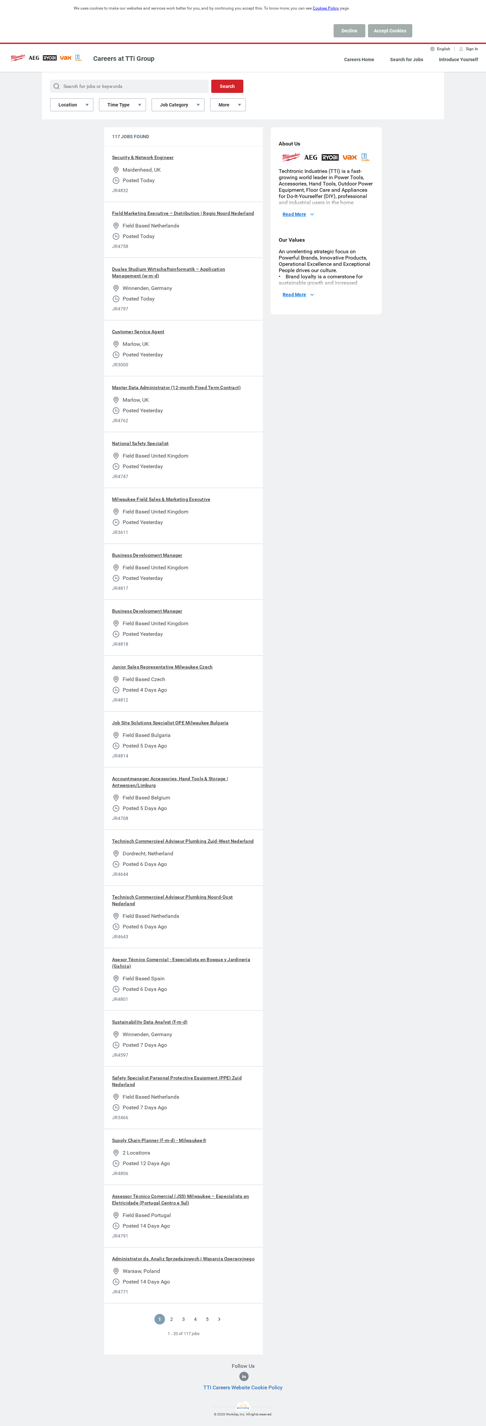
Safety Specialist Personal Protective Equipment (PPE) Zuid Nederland (177, 1081)
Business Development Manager (147, 555)
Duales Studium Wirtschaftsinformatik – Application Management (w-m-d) (168, 272)
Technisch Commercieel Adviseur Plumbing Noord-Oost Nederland (172, 900)
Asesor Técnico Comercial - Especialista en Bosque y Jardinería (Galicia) (181, 963)
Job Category (174, 104)
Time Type (118, 104)
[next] (219, 1319)
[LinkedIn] (244, 1376)
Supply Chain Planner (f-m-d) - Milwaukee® (159, 1140)
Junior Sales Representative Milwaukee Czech (162, 667)
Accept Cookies (390, 30)
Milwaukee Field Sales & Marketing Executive (161, 499)
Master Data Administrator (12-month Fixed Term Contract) (176, 387)
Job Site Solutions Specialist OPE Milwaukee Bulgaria (170, 722)
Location (68, 104)
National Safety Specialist (140, 443)
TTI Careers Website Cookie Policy (243, 1387)
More (224, 104)
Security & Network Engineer (143, 157)
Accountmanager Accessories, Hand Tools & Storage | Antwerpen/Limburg (170, 782)
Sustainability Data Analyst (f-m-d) (149, 1022)
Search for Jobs (406, 59)
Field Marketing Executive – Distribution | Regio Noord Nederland (183, 213)
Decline (349, 30)
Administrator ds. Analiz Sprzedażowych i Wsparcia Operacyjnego (183, 1258)
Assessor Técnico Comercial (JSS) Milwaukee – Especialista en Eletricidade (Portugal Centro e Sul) (180, 1199)
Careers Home (359, 59)
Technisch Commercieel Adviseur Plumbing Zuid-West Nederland (183, 841)
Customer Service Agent (138, 331)
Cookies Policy (326, 8)
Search (227, 86)
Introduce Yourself (458, 59)
